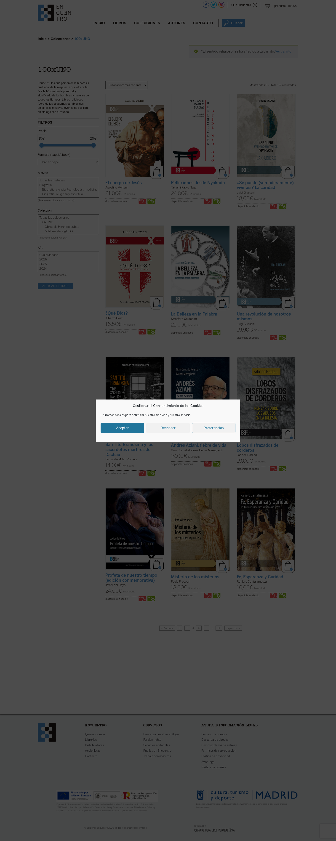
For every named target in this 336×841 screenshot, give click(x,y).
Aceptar (122, 428)
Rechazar (168, 428)
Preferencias (214, 428)
